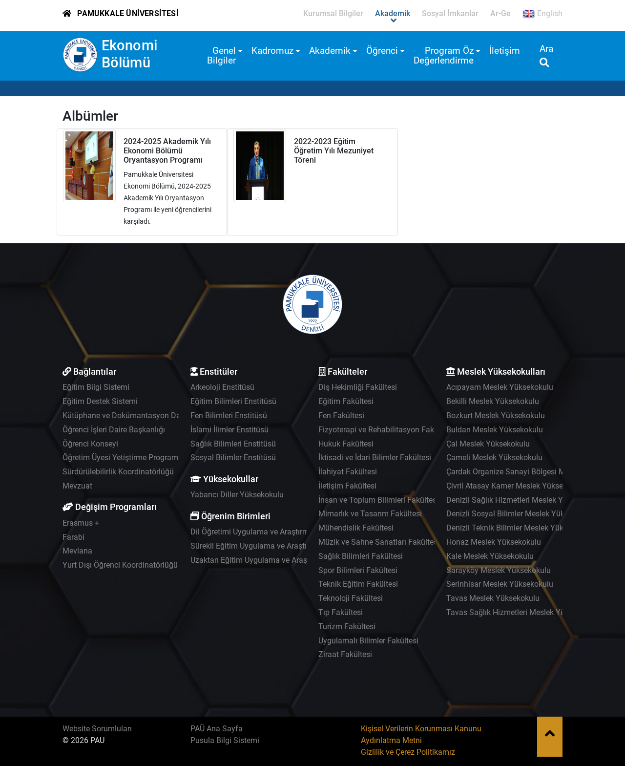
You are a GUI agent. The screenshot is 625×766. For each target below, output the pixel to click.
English (548, 13)
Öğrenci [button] (382, 50)
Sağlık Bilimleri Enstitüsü (233, 443)
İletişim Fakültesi (347, 485)
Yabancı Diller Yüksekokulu (237, 494)
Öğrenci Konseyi (90, 443)
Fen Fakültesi (341, 415)
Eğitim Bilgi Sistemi (95, 387)
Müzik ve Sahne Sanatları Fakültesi (378, 542)
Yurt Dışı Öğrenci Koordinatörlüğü (120, 565)
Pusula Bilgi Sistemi (224, 740)
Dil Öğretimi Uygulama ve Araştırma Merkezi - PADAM (282, 531)
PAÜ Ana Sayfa (216, 728)
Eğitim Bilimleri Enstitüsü (233, 401)
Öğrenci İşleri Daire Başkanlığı (113, 429)
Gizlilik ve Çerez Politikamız (408, 752)
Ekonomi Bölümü (129, 54)
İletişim (504, 50)
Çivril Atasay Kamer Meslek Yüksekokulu (516, 485)
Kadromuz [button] (272, 50)
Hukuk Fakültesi (346, 443)
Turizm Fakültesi (346, 626)
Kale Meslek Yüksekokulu (490, 556)
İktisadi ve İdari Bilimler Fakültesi (374, 457)
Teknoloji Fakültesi (350, 598)
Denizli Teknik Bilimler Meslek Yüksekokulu (520, 527)
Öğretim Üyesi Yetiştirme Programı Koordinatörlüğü (150, 457)
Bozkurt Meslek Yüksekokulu (495, 415)
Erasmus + (80, 523)
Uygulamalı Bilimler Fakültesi (368, 640)
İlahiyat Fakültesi (347, 471)
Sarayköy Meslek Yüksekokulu (498, 570)
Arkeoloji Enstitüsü (222, 387)
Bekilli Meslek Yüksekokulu (492, 401)
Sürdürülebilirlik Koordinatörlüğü (118, 471)
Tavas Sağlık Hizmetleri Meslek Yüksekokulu (523, 612)
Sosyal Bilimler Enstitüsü (233, 457)
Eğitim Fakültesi (346, 401)
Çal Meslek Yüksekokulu (488, 443)
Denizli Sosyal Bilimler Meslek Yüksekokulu (520, 513)
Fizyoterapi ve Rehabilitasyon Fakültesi (385, 429)
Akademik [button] (330, 50)
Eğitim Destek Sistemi (100, 401)
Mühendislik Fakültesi (356, 527)
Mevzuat (77, 485)
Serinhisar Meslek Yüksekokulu (499, 584)
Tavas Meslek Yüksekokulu (493, 598)
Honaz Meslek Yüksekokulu (493, 542)
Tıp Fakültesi (340, 612)
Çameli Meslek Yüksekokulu (494, 457)
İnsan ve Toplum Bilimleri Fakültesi (378, 500)
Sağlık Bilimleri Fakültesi (360, 556)
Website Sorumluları (97, 728)
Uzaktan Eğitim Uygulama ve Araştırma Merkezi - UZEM (285, 560)
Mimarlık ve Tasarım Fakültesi (370, 513)
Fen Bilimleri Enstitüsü (228, 415)
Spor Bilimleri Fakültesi (357, 570)
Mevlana (77, 550)
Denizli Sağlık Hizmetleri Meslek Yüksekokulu (524, 500)
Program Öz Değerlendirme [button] (444, 55)
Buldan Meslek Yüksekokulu (494, 429)
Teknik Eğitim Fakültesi (358, 584)
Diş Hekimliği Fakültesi (357, 387)
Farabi (73, 537)
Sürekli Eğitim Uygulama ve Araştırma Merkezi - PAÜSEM (287, 546)
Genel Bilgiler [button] (221, 55)
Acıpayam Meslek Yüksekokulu (499, 387)
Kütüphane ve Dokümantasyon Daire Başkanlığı (144, 415)
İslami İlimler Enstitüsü (229, 429)
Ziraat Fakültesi (345, 654)
